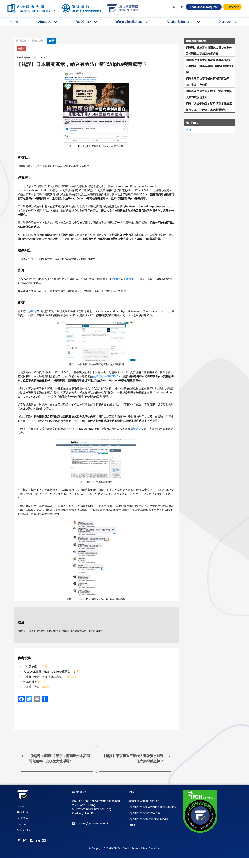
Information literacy (128, 22)
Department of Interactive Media (147, 819)
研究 (33, 311)
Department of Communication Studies (151, 806)
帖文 (129, 279)
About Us (44, 22)
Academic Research (180, 22)
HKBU (131, 825)
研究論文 (72, 676)
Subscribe (232, 7)
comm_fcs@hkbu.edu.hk (93, 823)
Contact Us (24, 830)
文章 (115, 279)
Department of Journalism (143, 813)
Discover (224, 22)
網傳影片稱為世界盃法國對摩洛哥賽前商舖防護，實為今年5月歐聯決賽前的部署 (209, 66)
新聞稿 (137, 428)
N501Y (41, 681)
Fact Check (83, 22)
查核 (188, 129)
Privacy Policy (139, 848)
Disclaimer (154, 848)
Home (13, 22)
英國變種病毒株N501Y (106, 376)
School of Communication (143, 800)
